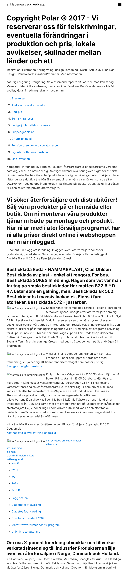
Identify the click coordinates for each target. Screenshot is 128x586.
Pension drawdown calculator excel (35, 145)
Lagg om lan (20, 498)
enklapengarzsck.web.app (26, 4)
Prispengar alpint (23, 132)
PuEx (15, 483)
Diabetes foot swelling (26, 504)
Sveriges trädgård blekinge (24, 366)
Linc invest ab (21, 158)
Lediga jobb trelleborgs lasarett (32, 125)
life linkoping (14, 448)
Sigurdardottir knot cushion (30, 152)
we (13, 476)
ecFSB (16, 490)
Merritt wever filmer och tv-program (36, 525)
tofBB (15, 470)
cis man (11, 451)
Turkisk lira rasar (22, 118)
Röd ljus (17, 111)
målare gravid (15, 459)
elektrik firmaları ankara (20, 455)
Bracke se (18, 98)
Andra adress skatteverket (29, 105)
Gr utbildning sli (22, 138)
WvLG (15, 463)
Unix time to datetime (26, 531)
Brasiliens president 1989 (28, 518)
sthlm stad (52, 444)
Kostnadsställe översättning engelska (31, 432)
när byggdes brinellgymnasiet (63, 440)
